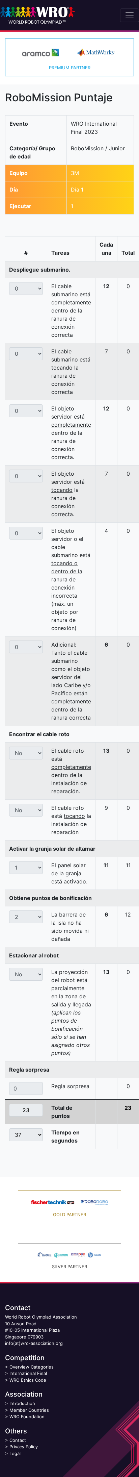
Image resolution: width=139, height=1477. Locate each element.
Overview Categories (31, 1367)
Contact (17, 1440)
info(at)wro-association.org (34, 1343)
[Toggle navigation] (129, 15)
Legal (15, 1453)
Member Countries (29, 1410)
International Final (28, 1373)
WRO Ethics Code (27, 1380)
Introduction (22, 1403)
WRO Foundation (27, 1416)
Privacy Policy (23, 1446)
